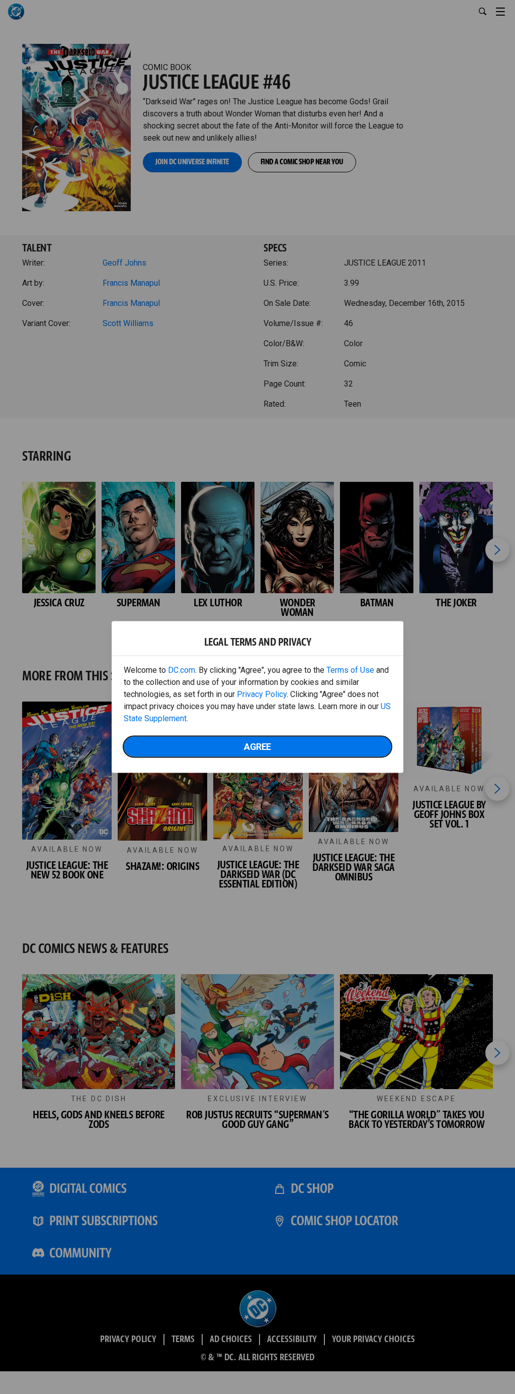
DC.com (181, 670)
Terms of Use (350, 670)
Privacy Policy (262, 694)
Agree (257, 746)
